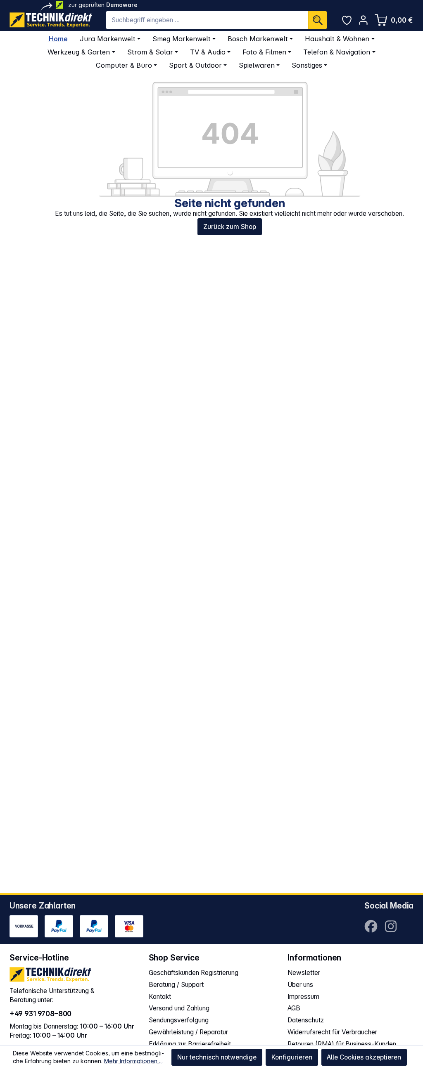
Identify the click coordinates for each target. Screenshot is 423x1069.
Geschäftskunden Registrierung (193, 973)
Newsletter (304, 973)
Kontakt (160, 997)
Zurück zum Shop (229, 227)
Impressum (303, 997)
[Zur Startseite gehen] (51, 20)
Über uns (300, 985)
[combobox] (207, 20)
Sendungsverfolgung (179, 1020)
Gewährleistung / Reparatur (188, 1032)
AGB (294, 1008)
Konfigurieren (291, 1057)
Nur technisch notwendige (217, 1057)
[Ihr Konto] (363, 20)
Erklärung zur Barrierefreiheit (190, 1044)
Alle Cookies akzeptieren (364, 1057)
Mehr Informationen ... (133, 1060)
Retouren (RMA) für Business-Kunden (342, 1044)
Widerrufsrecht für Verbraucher (332, 1032)
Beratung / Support (176, 985)
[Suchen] (317, 20)
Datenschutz (306, 1020)
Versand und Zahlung (179, 1008)
